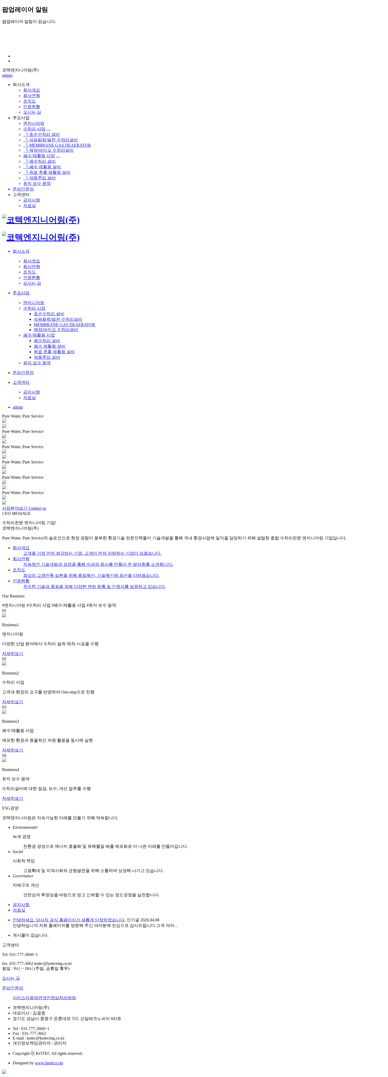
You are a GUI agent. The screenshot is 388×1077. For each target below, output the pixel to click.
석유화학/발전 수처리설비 (58, 319)
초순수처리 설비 (49, 314)
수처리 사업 (34, 129)
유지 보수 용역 (37, 183)
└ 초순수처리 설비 (41, 134)
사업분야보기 (14, 508)
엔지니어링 (33, 123)
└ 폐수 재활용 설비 (42, 167)
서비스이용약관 (27, 997)
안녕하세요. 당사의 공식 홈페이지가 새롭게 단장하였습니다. (69, 920)
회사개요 (31, 90)
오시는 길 (32, 112)
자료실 (29, 205)
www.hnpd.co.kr (49, 1063)
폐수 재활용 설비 (49, 346)
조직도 (29, 101)
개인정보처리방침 (59, 997)
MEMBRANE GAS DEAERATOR (64, 324)
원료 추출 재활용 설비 (54, 352)
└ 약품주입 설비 (39, 178)
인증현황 (31, 106)
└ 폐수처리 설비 (39, 161)
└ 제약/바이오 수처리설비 (48, 150)
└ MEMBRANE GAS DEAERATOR (57, 145)
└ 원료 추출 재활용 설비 (46, 172)
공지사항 (31, 200)
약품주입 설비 (47, 357)
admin (7, 75)
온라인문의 (23, 189)
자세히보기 (12, 653)
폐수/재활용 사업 (39, 156)
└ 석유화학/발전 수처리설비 (50, 140)
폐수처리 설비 (47, 340)
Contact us (37, 508)
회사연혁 (31, 95)
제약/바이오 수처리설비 (56, 329)
